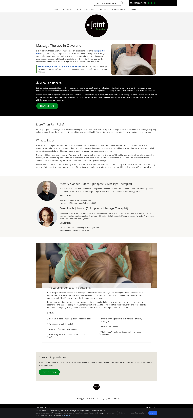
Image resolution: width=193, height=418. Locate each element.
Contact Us (134, 9)
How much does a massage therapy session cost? (70, 319)
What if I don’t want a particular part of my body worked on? (121, 333)
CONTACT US (49, 372)
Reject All (122, 413)
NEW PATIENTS (47, 106)
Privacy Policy (66, 415)
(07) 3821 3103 (140, 3)
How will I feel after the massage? (63, 329)
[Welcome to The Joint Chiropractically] (96, 36)
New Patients (118, 9)
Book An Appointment (108, 3)
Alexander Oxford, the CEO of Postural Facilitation (59, 66)
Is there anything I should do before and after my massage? (121, 320)
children (40, 100)
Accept (152, 413)
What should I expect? (110, 326)
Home (55, 9)
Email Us (151, 408)
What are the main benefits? (61, 324)
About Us (67, 9)
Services (103, 9)
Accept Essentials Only (138, 413)
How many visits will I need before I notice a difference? (68, 335)
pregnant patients (56, 100)
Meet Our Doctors (85, 9)
